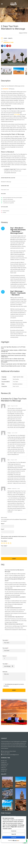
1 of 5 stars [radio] (2, 543)
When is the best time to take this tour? (14, 624)
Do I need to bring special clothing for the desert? (14, 579)
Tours (6, 12)
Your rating (4, 541)
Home (2, 12)
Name (3, 523)
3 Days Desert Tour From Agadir (15, 713)
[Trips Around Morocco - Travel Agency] (13, 3)
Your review (4, 545)
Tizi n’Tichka (17, 114)
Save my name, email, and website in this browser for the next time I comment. (13, 537)
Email (2, 529)
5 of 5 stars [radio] (10, 543)
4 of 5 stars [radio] (8, 543)
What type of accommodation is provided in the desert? (15, 597)
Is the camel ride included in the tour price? (15, 589)
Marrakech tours (8, 42)
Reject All (14, 834)
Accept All (13, 837)
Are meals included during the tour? (13, 607)
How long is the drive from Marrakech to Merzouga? (14, 570)
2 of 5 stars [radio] (4, 543)
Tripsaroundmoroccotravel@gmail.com (10, 754)
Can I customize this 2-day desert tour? (14, 616)
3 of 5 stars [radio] (6, 543)
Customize (13, 831)
